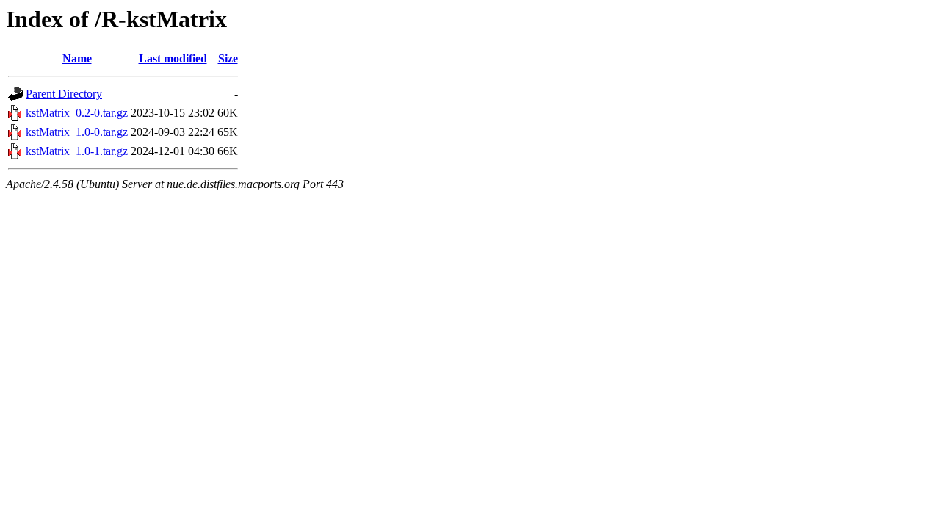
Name (77, 58)
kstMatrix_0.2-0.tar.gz (77, 113)
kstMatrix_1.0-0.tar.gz (77, 132)
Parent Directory (64, 93)
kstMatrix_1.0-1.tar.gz (77, 151)
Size (228, 58)
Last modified (173, 58)
